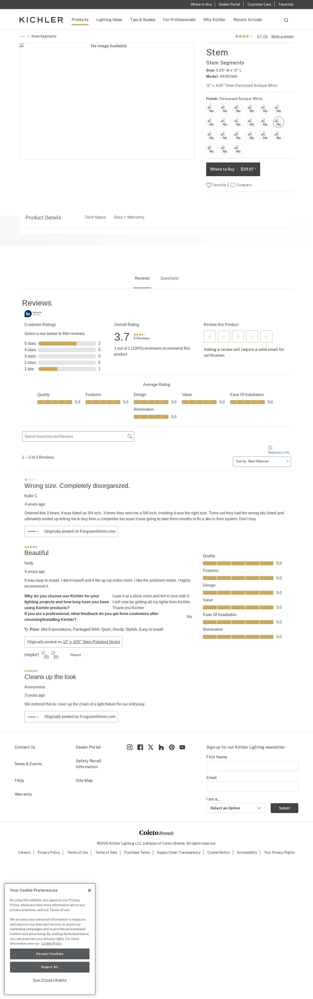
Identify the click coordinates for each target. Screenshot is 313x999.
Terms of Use (77, 852)
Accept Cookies (49, 954)
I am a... (213, 799)
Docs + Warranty (129, 217)
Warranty (23, 794)
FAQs (19, 780)
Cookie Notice (218, 852)
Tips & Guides (142, 19)
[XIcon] (151, 747)
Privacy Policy (49, 852)
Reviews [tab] (142, 278)
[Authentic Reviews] (34, 313)
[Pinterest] (172, 747)
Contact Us (25, 747)
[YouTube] (182, 747)
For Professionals (179, 19)
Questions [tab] (169, 278)
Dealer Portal (88, 747)
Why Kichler (214, 19)
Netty (29, 563)
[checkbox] (211, 108)
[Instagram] (130, 747)
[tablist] (156, 278)
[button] (210, 337)
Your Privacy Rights (279, 852)
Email (211, 777)
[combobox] (286, 22)
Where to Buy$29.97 (233, 169)
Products (80, 19)
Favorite (219, 185)
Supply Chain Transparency (178, 852)
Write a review (282, 36)
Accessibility (247, 852)
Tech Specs (95, 217)
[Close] (89, 890)
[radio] (211, 108)
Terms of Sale (106, 852)
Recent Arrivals (248, 19)
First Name (216, 757)
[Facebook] (140, 747)
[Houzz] (161, 747)
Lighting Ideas (109, 19)
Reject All (49, 967)
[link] (141, 337)
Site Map (84, 780)
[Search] (286, 22)
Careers (24, 852)
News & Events (28, 764)
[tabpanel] (156, 511)
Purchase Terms (137, 852)
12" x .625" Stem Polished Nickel (91, 642)
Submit (284, 808)
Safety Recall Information (88, 764)
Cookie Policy (51, 943)
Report (75, 655)
